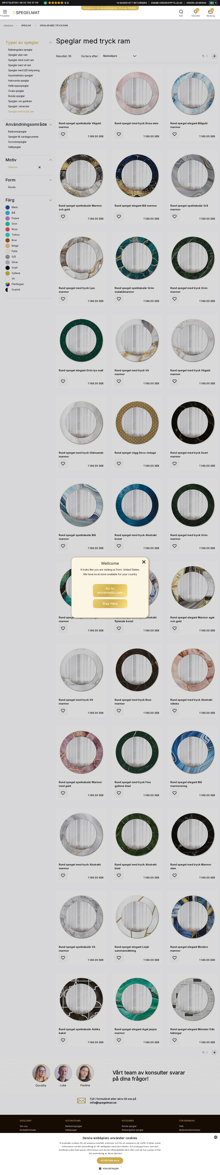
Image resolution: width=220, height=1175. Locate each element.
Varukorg (210, 16)
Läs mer (127, 1153)
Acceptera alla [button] (110, 1160)
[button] (110, 1168)
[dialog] (110, 1154)
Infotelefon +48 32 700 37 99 (20, 2)
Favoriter (196, 16)
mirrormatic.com (110, 590)
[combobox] (215, 1137)
